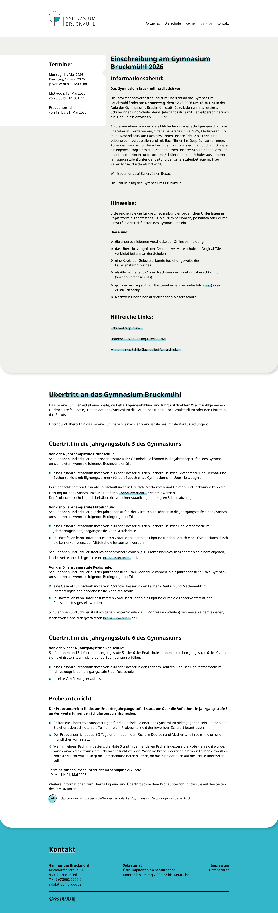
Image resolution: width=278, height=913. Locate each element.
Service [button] (206, 23)
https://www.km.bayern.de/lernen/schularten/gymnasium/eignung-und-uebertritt (124, 798)
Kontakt (223, 23)
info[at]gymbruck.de (65, 884)
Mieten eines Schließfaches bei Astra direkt (144, 349)
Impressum (220, 865)
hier (208, 285)
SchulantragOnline (125, 328)
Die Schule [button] (172, 23)
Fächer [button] (190, 23)
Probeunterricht (131, 493)
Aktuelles (153, 23)
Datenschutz (219, 870)
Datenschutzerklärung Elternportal (138, 339)
